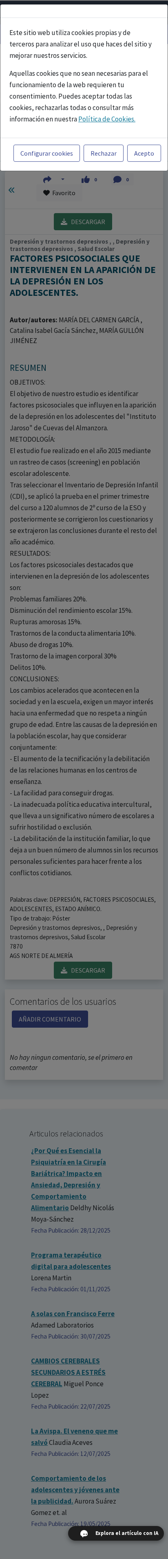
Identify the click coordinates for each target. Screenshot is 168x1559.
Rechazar (104, 153)
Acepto (144, 153)
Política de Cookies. (106, 119)
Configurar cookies (46, 153)
